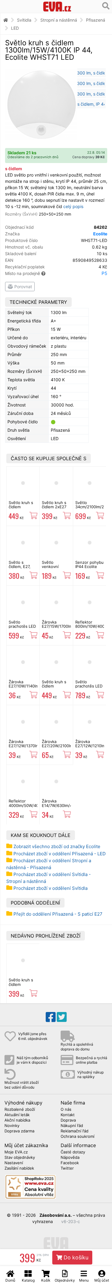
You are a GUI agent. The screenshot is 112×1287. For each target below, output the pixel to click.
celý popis (73, 206)
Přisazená (95, 20)
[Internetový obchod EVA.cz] (57, 6)
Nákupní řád (72, 1126)
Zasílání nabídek (19, 1168)
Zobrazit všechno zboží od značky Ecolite (56, 846)
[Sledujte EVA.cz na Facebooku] (51, 1017)
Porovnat (22, 286)
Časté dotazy (73, 1152)
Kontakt (68, 1115)
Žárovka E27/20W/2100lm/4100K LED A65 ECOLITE (64, 748)
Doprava (68, 1120)
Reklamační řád (74, 1131)
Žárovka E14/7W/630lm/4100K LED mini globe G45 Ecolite (61, 807)
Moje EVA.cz (16, 1152)
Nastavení (13, 1163)
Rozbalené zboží (19, 1109)
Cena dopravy (88, 157)
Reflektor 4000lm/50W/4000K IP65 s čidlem (27, 805)
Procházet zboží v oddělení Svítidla (50, 888)
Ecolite (100, 233)
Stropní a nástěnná (58, 20)
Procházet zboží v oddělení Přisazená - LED (59, 853)
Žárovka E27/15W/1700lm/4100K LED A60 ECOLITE (63, 628)
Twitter (67, 1168)
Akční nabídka (17, 1120)
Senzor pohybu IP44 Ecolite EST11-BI (89, 566)
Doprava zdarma (19, 1131)
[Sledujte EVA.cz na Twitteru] (62, 1017)
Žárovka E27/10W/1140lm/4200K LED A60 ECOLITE (30, 688)
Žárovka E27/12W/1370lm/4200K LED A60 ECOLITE (31, 748)
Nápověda (70, 1158)
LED (15, 28)
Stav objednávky (19, 1158)
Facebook (70, 1163)
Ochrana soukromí (77, 1136)
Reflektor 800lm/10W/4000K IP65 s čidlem (92, 626)
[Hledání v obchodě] (106, 6)
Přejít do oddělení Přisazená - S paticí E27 (57, 914)
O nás (66, 1109)
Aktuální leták (17, 1115)
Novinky (11, 1126)
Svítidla (24, 20)
